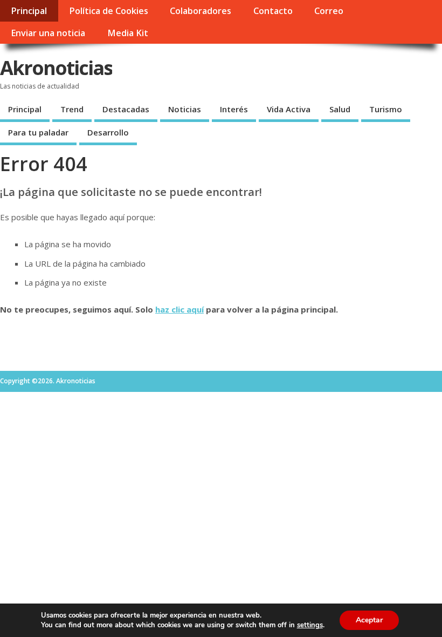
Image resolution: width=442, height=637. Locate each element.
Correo (328, 11)
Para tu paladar (38, 132)
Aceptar (369, 620)
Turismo (385, 109)
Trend (72, 109)
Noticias (184, 109)
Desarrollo (108, 132)
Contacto (273, 11)
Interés (234, 109)
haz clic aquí (179, 309)
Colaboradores (200, 11)
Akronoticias (56, 68)
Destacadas (125, 109)
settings (310, 625)
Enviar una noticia (48, 33)
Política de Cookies (108, 11)
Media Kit (127, 33)
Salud (339, 109)
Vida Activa (288, 109)
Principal (29, 11)
